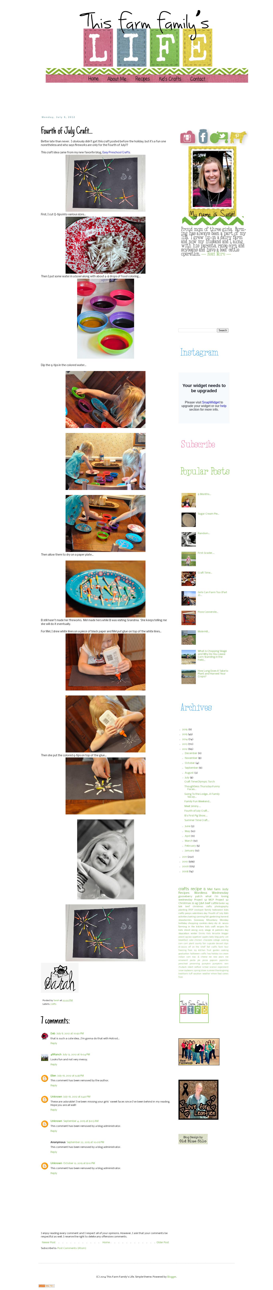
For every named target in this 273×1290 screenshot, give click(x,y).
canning (200, 917)
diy (215, 923)
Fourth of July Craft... (196, 811)
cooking (224, 940)
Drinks (202, 934)
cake (191, 940)
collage (216, 940)
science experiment (218, 967)
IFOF (190, 910)
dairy (210, 923)
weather (206, 974)
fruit (209, 950)
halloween (217, 910)
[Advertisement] (117, 99)
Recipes (183, 893)
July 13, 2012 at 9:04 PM (76, 1054)
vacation (197, 974)
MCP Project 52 (218, 900)
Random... (204, 533)
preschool (183, 964)
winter (194, 933)
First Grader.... (206, 553)
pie (198, 960)
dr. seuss (223, 923)
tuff (190, 974)
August (189, 773)
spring (197, 971)
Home (106, 1242)
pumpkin (206, 964)
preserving (195, 964)
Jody (225, 889)
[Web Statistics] (47, 1286)
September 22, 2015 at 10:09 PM (85, 1142)
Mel (209, 889)
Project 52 (200, 900)
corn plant (189, 944)
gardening (214, 917)
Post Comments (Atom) (71, 1248)
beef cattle (211, 903)
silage (208, 930)
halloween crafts (198, 954)
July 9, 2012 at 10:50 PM (70, 1033)
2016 (185, 729)
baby (211, 937)
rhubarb (182, 967)
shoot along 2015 (193, 930)
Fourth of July (215, 913)
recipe (196, 889)
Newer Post (49, 1242)
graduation (183, 954)
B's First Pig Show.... (196, 815)
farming (182, 927)
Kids (208, 934)
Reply (54, 1043)
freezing (182, 950)
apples (205, 937)
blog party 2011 (221, 937)
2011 (184, 857)
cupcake (211, 944)
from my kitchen (196, 950)
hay (209, 954)
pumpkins (217, 964)
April (188, 836)
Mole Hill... (204, 631)
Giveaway (199, 920)
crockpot (198, 910)
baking (192, 917)
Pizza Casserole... (208, 612)
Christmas (184, 903)
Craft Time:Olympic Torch (199, 781)
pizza (205, 960)
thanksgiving (221, 971)
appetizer (196, 937)
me (210, 957)
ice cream (223, 954)
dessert (219, 944)
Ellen (53, 1076)
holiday (214, 954)
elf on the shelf (196, 947)
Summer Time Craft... (196, 820)
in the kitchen (196, 927)
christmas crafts (202, 906)
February (190, 846)
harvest (224, 917)
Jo (193, 903)
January (190, 850)
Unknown (56, 1096)
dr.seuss (182, 947)
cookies (203, 923)
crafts (53, 1004)
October (190, 763)
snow (181, 971)
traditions (183, 974)
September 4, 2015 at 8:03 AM (81, 1121)
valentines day (199, 913)
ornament (183, 960)
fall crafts (212, 947)
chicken (198, 940)
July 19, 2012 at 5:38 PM (70, 1076)
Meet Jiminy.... (192, 806)
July (187, 777)
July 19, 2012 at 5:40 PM (76, 1096)
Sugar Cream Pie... (208, 514)
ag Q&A (199, 903)
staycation (183, 933)
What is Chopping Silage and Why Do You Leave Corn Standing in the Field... (212, 655)
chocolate (207, 940)
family (208, 910)
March (189, 841)
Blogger (171, 1277)
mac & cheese (199, 957)
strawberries (184, 920)
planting (182, 910)
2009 (185, 866)
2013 (185, 744)
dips (226, 944)
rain (226, 964)
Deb (53, 1033)
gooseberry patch (190, 896)
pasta (192, 960)
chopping (193, 923)
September (192, 768)
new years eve (220, 957)
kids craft (210, 927)
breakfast (183, 940)
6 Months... (204, 494)
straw (203, 971)
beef (187, 906)
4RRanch (56, 1054)
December (191, 753)
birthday (182, 923)
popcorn (213, 960)
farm (217, 889)
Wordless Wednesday (211, 893)
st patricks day (220, 930)
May (188, 831)
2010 (185, 861)
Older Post (162, 1242)
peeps (188, 913)
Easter (222, 903)
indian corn (184, 957)
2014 (185, 739)
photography (221, 906)
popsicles (223, 960)
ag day (188, 937)
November (191, 758)
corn (180, 944)
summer (211, 971)
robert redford (194, 967)
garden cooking (220, 950)
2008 (185, 871)
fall (207, 917)
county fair (200, 944)
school (205, 967)
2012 (185, 749)
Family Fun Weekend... (197, 801)
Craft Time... (205, 573)
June (188, 826)
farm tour (223, 947)
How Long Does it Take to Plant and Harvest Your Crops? (213, 674)
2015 (185, 734)
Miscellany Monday (217, 920)
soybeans (188, 971)
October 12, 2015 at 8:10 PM (79, 1163)
